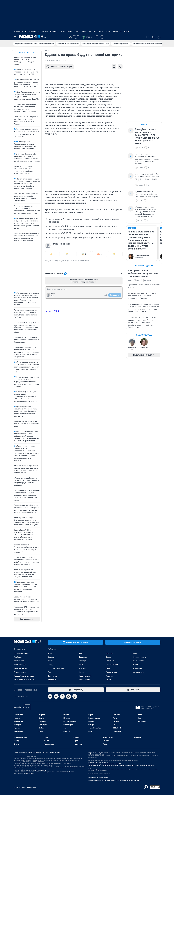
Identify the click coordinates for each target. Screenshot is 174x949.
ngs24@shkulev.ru (40, 770)
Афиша (77, 32)
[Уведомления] (153, 37)
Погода (45, 32)
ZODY (108, 32)
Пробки (87, 37)
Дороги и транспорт (56, 668)
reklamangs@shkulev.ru (96, 754)
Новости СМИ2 (52, 311)
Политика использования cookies (99, 774)
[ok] (62, 696)
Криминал (83, 657)
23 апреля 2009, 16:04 (52, 60)
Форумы (53, 32)
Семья (108, 680)
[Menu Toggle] (15, 37)
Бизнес (51, 657)
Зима (81, 653)
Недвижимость (20, 32)
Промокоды (117, 32)
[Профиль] (159, 37)
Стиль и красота (139, 657)
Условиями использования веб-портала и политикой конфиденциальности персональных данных (121, 765)
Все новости (27, 52)
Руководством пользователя (98, 762)
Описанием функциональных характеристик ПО (104, 764)
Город (50, 665)
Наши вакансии (20, 668)
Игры (126, 32)
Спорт (134, 653)
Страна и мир (138, 661)
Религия (109, 676)
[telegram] (50, 696)
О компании (19, 661)
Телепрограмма (66, 32)
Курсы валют (98, 32)
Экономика (137, 668)
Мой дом (82, 668)
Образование (84, 680)
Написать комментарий (61, 67)
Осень (108, 657)
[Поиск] (147, 37)
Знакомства (34, 32)
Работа (109, 668)
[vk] (56, 696)
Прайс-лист (18, 657)
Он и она (109, 653)
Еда (49, 672)
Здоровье (52, 680)
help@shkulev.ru (29, 773)
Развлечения (111, 672)
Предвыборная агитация (24, 676)
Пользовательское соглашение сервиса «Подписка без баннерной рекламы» (114, 780)
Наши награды (20, 665)
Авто (50, 653)
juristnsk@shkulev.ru (67, 772)
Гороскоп (86, 32)
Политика (110, 661)
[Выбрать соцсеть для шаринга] (120, 66)
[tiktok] (74, 696)
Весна (50, 661)
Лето (81, 665)
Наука (81, 672)
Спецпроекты (138, 672)
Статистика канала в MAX (24, 680)
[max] (68, 696)
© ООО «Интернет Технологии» (25, 787)
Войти (53, 296)
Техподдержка (20, 672)
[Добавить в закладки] (114, 66)
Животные (52, 676)
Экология (136, 665)
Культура (82, 661)
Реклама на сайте (21, 653)
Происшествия (112, 665)
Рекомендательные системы (98, 777)
